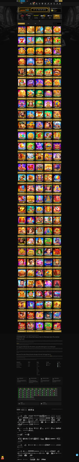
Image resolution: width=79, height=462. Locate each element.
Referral (29, 366)
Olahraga (45, 4)
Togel (42, 4)
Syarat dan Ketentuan (19, 367)
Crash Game (48, 4)
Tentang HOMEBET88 (19, 363)
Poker (54, 4)
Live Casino (36, 4)
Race (39, 4)
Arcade (51, 4)
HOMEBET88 (18, 343)
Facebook (60, 363)
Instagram (60, 366)
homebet (49, 365)
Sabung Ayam (57, 4)
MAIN (22, 39)
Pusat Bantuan (18, 366)
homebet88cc (49, 363)
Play (27, 10)
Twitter (59, 365)
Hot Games (31, 4)
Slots (33, 4)
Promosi (60, 4)
